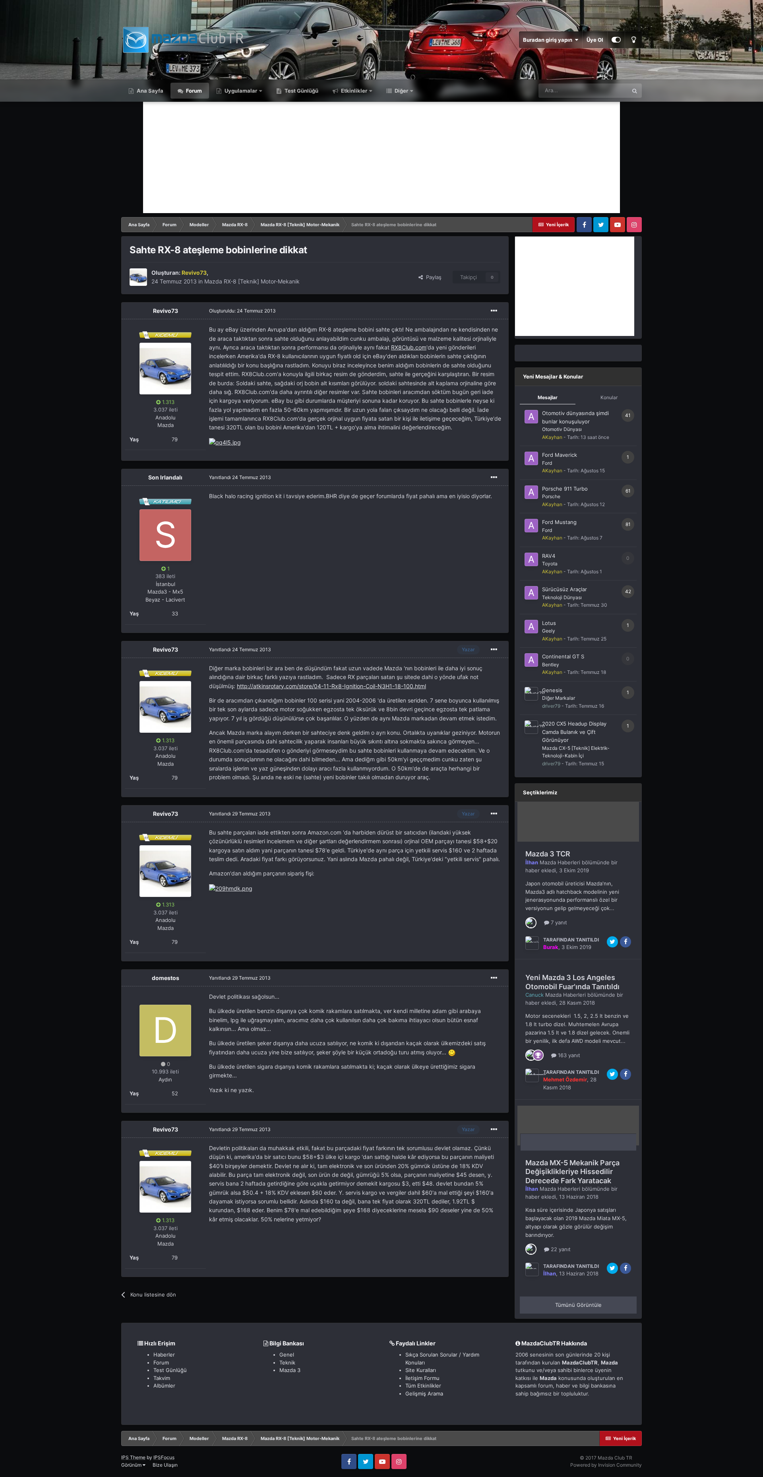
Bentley (550, 665)
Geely (548, 631)
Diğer (400, 90)
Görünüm (132, 1465)
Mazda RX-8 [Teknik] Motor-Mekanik (252, 281)
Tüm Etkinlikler (423, 1385)
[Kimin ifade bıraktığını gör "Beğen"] (530, 922)
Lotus (549, 623)
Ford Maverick (559, 455)
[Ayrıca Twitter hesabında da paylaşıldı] (612, 941)
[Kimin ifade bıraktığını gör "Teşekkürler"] (538, 1055)
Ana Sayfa (149, 90)
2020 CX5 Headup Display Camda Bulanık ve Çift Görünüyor (574, 731)
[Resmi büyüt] (225, 442)
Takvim (161, 1378)
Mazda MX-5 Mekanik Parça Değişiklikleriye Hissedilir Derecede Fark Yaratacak (572, 1172)
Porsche (551, 496)
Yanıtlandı (240, 477)
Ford (547, 463)
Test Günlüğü (300, 90)
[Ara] (634, 90)
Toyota (550, 564)
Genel (286, 1354)
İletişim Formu (422, 1378)
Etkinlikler (353, 90)
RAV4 (548, 556)
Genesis (552, 690)
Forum (193, 90)
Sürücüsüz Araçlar (564, 589)
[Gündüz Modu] (633, 39)
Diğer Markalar (558, 698)
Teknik (287, 1362)
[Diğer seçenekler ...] (494, 311)
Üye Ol (595, 40)
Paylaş (432, 277)
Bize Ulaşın (165, 1465)
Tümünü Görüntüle (578, 1305)
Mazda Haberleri (560, 862)
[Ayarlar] (616, 39)
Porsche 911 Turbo (565, 488)
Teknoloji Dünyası (562, 597)
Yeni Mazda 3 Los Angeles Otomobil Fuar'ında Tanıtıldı (572, 982)
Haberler (164, 1354)
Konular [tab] (609, 397)
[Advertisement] (381, 157)
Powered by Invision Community (606, 1465)
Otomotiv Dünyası (562, 429)
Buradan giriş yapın (549, 40)
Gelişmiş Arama (424, 1393)
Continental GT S (563, 656)
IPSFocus (163, 1457)
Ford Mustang (559, 522)
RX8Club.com (408, 347)
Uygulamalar (240, 90)
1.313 (167, 402)
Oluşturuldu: (242, 311)
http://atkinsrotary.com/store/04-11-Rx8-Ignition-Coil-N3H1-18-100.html (331, 686)
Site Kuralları (420, 1370)
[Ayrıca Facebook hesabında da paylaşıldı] (625, 941)
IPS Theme (133, 1457)
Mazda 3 (289, 1370)
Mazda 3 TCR (547, 854)
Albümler (164, 1385)
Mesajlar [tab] (548, 397)
